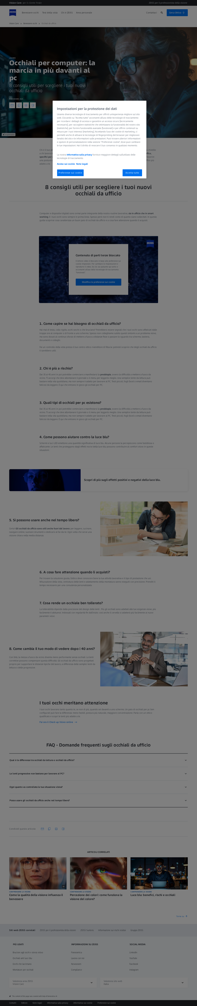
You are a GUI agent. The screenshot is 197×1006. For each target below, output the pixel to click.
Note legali (82, 164)
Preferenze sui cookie (70, 172)
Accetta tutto (132, 172)
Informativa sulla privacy (79, 154)
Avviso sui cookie (66, 164)
